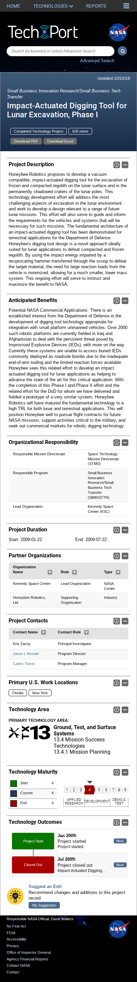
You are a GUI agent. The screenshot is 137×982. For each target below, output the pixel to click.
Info (116, 165)
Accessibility (17, 939)
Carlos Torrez (24, 664)
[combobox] (60, 51)
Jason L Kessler (26, 654)
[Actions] (50, 572)
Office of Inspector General (29, 952)
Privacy (13, 946)
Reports (96, 6)
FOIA (11, 933)
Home (13, 6)
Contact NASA (18, 965)
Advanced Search (97, 60)
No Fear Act (16, 926)
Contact (13, 972)
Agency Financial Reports (27, 959)
